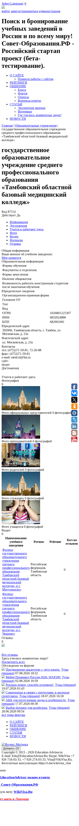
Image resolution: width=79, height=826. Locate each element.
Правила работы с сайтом (35, 79)
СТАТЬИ (16, 104)
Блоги (22, 90)
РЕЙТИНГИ (18, 82)
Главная (7, 125)
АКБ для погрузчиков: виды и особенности (36, 700)
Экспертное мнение (31, 108)
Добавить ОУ (11, 748)
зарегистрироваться (24, 11)
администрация (49, 11)
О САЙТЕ (17, 75)
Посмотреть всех (13, 662)
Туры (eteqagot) (65, 685)
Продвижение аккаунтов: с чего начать (33, 669)
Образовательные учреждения (36, 125)
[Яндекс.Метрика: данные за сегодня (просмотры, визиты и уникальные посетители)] (15, 744)
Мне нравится (11, 257)
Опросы (23, 97)
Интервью (25, 111)
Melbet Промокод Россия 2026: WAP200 (33, 677)
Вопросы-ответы (29, 100)
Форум (22, 93)
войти (6, 11)
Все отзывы (10, 654)
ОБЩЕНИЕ (18, 86)
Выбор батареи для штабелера (27, 707)
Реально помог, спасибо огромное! (30, 685)
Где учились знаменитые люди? (40, 115)
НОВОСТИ (18, 118)
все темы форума (13, 715)
